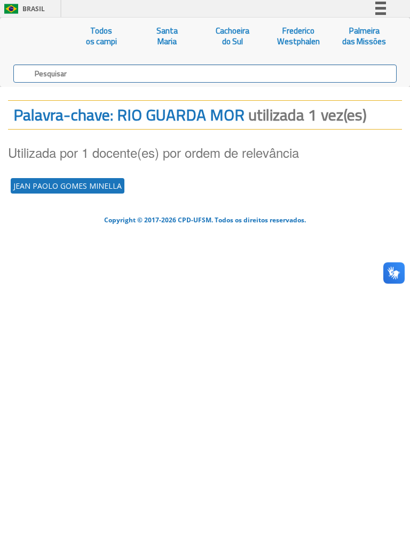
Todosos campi (101, 36)
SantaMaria (167, 36)
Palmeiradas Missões (364, 36)
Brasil (22, 8)
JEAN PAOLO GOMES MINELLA (67, 186)
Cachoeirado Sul (232, 36)
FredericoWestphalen (298, 36)
